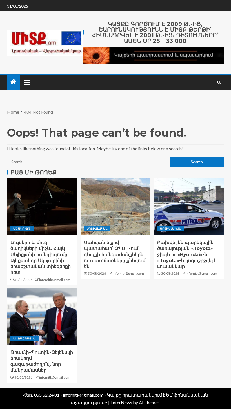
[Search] (219, 82)
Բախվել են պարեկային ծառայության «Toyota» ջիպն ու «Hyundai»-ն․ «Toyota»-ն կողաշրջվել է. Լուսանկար (187, 254)
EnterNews (121, 402)
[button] (26, 82)
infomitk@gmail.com (54, 280)
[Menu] (26, 82)
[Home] (13, 82)
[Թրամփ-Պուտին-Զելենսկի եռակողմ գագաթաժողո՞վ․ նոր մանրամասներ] (42, 316)
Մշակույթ (22, 228)
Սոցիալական (97, 228)
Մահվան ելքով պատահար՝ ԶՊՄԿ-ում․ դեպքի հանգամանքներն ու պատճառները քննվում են (114, 254)
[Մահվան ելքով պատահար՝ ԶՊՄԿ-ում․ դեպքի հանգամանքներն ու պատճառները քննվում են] (116, 206)
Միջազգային (24, 338)
